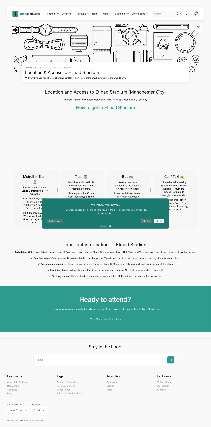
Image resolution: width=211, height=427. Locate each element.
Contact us (13, 385)
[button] (53, 13)
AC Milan (161, 389)
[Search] (179, 13)
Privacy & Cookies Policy (70, 393)
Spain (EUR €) (16, 410)
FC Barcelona (163, 382)
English (37, 410)
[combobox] (164, 13)
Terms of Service (66, 385)
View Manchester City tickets (105, 319)
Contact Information (67, 382)
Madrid (110, 385)
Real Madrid (162, 385)
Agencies (12, 389)
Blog (9, 393)
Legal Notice (63, 389)
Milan (109, 389)
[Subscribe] (170, 359)
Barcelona (112, 382)
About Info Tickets (17, 382)
